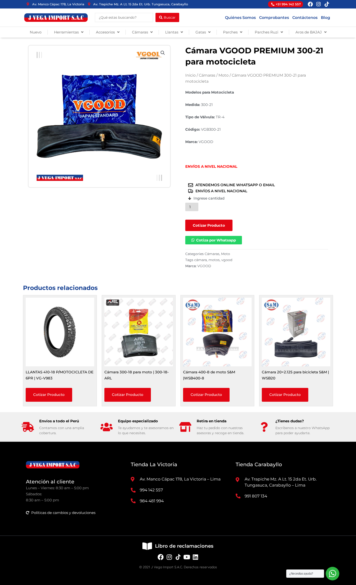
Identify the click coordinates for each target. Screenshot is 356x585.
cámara (200, 260)
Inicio (190, 75)
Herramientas (66, 32)
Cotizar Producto (209, 225)
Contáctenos (304, 17)
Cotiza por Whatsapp (216, 240)
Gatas (200, 32)
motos (214, 260)
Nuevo (35, 32)
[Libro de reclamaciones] (147, 546)
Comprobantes (274, 17)
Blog (325, 17)
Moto (223, 75)
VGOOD (204, 266)
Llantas (171, 32)
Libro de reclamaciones (184, 546)
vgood (226, 260)
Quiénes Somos (240, 17)
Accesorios (105, 32)
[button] (162, 52)
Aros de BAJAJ (308, 32)
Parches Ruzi (266, 32)
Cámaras (140, 32)
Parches (230, 32)
